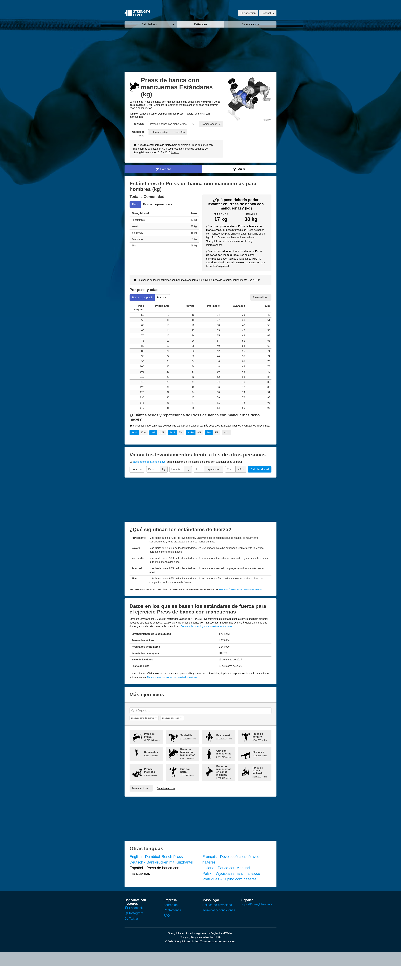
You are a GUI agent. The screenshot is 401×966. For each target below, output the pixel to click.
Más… (175, 152)
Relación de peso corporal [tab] (157, 204)
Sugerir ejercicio (166, 788)
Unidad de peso (138, 133)
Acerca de (171, 905)
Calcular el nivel (260, 469)
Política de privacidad (217, 905)
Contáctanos (172, 910)
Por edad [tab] (162, 297)
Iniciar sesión (248, 13)
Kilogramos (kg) (159, 132)
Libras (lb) (179, 132)
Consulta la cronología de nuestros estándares (206, 626)
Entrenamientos (250, 24)
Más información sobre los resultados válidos (172, 677)
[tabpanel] (164, 229)
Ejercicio (139, 123)
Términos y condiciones (218, 910)
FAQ (167, 915)
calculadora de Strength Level (149, 461)
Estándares (200, 24)
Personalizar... (261, 297)
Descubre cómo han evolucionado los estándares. (240, 589)
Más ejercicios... (141, 788)
